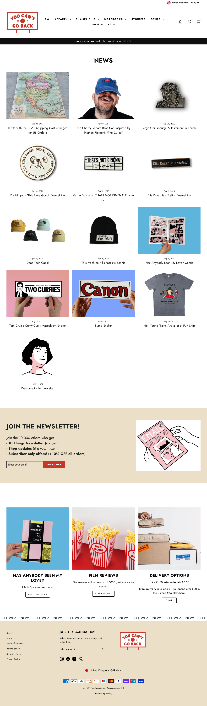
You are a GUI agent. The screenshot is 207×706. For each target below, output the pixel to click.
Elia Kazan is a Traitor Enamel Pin (169, 195)
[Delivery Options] (169, 538)
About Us (10, 638)
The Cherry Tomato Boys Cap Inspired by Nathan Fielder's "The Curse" (103, 130)
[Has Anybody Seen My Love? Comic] (169, 230)
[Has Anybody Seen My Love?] (37, 538)
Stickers (138, 19)
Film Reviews (103, 593)
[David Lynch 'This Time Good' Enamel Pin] (37, 163)
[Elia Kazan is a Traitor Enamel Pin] (169, 163)
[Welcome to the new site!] (37, 356)
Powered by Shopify (103, 693)
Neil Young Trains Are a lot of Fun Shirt (169, 325)
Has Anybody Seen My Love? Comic (169, 263)
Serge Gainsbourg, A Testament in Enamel (169, 128)
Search (9, 633)
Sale (111, 24)
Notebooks (114, 19)
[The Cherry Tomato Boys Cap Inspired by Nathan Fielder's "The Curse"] (103, 95)
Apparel (61, 19)
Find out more (37, 594)
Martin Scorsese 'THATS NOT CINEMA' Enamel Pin (103, 197)
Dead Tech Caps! (38, 263)
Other (156, 19)
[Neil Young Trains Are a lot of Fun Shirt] (169, 293)
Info (96, 24)
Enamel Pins (86, 19)
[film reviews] (103, 538)
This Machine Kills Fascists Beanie (103, 263)
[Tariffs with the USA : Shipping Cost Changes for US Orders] (37, 95)
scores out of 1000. (104, 582)
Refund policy (13, 648)
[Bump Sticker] (103, 293)
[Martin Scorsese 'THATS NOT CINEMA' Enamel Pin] (103, 163)
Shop (169, 600)
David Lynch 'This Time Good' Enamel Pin (37, 195)
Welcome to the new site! (37, 388)
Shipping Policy (14, 654)
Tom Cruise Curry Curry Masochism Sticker (37, 325)
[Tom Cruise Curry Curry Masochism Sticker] (37, 293)
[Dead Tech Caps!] (37, 230)
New (46, 19)
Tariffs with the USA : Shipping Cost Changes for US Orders (37, 130)
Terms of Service (14, 643)
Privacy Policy (13, 659)
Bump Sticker (103, 325)
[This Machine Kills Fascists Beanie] (103, 230)
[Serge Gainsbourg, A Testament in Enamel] (169, 95)
